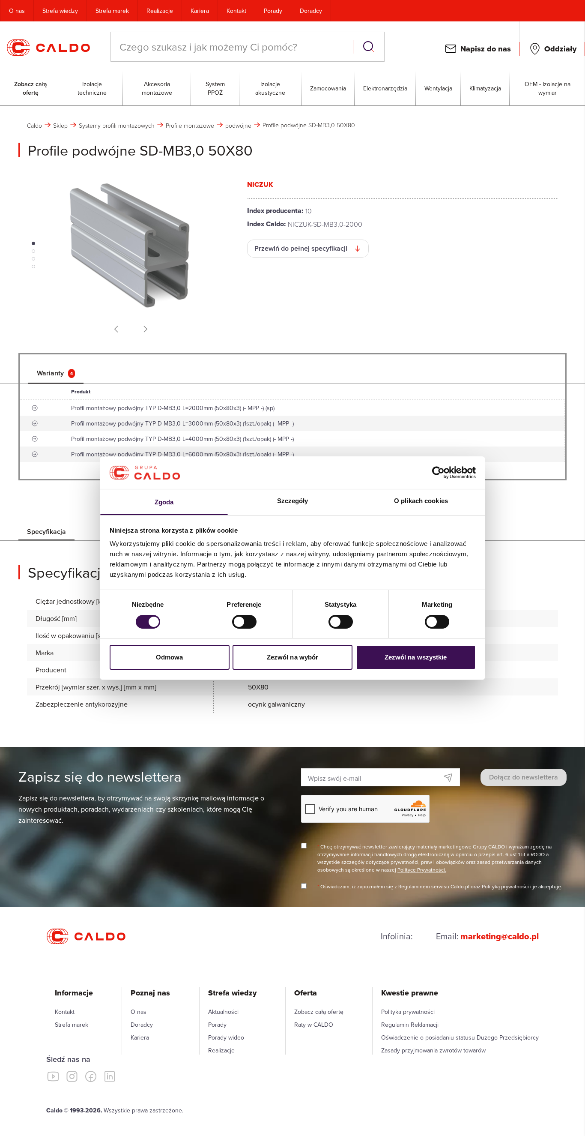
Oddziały (560, 48)
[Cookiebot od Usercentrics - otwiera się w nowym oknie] (438, 472)
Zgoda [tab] (164, 502)
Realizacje (159, 10)
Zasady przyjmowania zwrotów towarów (433, 1050)
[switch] (244, 622)
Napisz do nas (485, 48)
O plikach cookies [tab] (421, 500)
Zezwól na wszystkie (416, 657)
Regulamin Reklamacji (410, 1024)
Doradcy (311, 10)
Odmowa (169, 657)
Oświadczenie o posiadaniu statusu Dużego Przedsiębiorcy (460, 1037)
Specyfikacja (46, 532)
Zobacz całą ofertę (30, 88)
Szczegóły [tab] (292, 500)
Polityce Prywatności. (421, 869)
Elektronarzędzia (385, 88)
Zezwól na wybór (293, 657)
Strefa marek (112, 10)
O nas (17, 10)
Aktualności (223, 1011)
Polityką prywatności (505, 886)
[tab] (56, 373)
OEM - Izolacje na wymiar (547, 88)
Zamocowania (328, 88)
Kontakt (236, 10)
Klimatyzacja (485, 88)
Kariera (200, 10)
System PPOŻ (215, 88)
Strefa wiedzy (60, 10)
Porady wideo (226, 1037)
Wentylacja (438, 88)
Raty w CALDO (313, 1024)
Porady (273, 10)
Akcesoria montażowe (157, 88)
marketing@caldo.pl (499, 936)
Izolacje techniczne (92, 88)
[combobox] (232, 46)
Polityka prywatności (408, 1011)
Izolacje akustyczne (270, 88)
